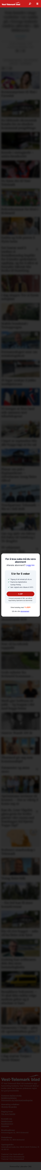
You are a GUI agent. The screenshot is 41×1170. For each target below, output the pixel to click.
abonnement (25, 611)
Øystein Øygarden (9, 1107)
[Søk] (30, 3)
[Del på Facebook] (17, 51)
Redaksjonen (6, 1121)
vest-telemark (30, 60)
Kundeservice (7, 1124)
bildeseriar (25, 64)
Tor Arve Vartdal (8, 1114)
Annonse (5, 1126)
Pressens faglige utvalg (11, 1095)
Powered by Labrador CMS (20, 1167)
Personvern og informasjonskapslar (17, 1100)
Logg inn (20, 565)
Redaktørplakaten (9, 1098)
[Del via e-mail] (23, 51)
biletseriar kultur (12, 60)
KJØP (20, 594)
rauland (14, 64)
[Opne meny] (37, 4)
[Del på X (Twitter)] (20, 51)
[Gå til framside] (11, 4)
